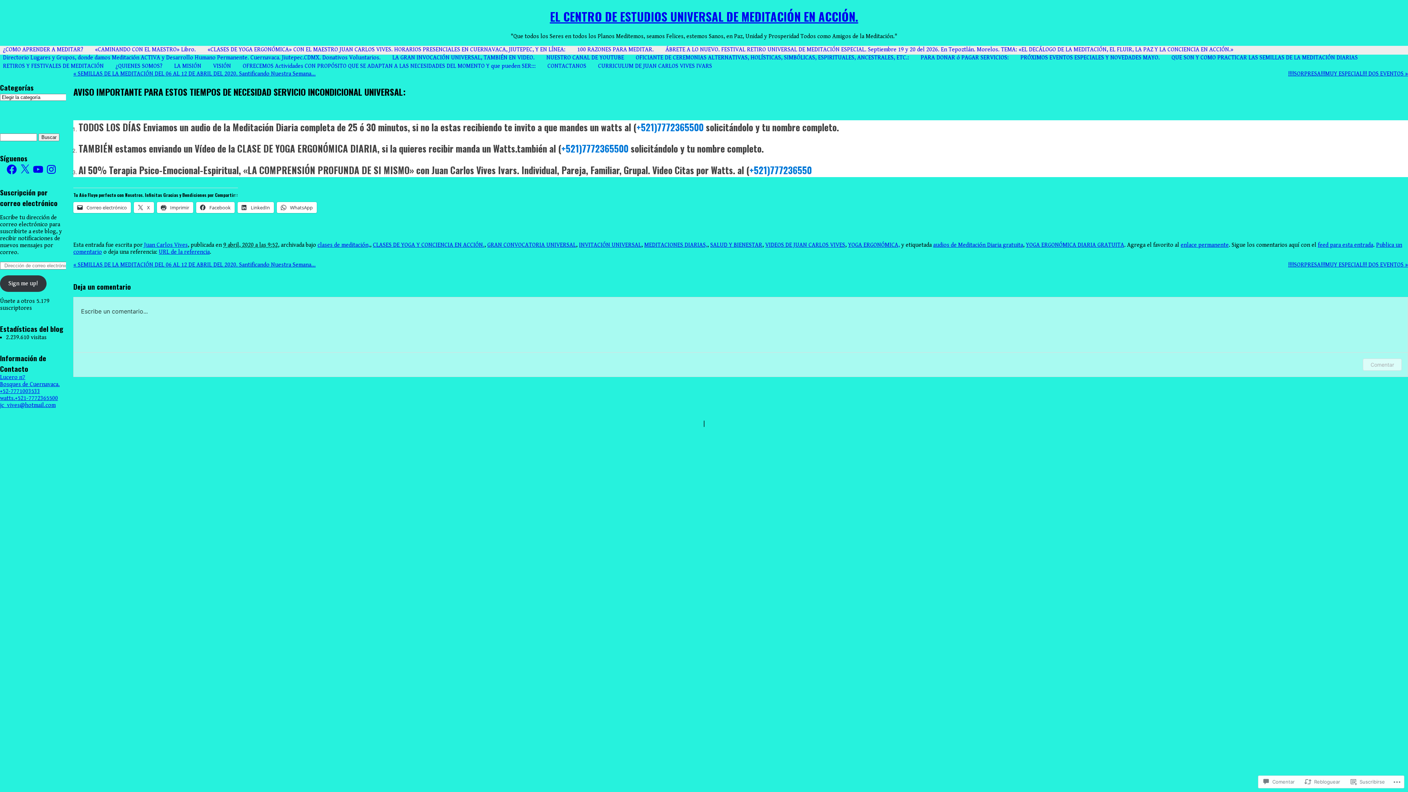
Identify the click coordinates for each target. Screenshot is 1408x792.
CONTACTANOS (566, 66)
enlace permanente (1205, 245)
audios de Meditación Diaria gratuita (978, 245)
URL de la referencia (184, 252)
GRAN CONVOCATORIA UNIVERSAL (531, 245)
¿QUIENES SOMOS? (138, 66)
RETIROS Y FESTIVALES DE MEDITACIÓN (53, 66)
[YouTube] (38, 169)
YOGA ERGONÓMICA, (874, 245)
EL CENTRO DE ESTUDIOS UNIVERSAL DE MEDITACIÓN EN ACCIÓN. (704, 16)
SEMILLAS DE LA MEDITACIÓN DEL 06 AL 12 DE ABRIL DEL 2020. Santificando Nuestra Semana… (194, 73)
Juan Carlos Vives (166, 245)
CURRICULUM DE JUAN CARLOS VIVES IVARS (655, 66)
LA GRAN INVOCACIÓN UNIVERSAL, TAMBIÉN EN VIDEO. (463, 57)
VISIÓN (222, 66)
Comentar (1382, 365)
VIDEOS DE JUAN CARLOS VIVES (805, 245)
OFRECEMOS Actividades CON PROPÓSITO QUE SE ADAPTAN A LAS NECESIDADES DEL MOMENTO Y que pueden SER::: (389, 66)
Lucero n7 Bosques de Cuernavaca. (30, 381)
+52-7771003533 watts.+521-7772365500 (29, 395)
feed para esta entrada (1345, 245)
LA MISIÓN (187, 66)
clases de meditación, (344, 245)
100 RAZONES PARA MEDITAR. (615, 49)
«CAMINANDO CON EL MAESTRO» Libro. (145, 49)
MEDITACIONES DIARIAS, (675, 245)
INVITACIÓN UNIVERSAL (610, 245)
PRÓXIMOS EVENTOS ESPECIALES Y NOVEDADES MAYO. (1090, 57)
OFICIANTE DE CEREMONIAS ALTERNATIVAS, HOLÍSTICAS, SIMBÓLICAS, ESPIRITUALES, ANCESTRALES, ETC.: (772, 57)
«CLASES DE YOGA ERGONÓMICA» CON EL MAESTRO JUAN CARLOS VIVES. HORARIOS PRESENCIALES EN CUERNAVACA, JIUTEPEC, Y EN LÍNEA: (386, 49)
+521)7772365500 (670, 127)
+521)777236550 (780, 170)
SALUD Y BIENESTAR (736, 245)
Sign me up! (23, 283)
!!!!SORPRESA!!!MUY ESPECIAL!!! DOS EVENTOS (1348, 73)
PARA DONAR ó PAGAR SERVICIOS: (965, 57)
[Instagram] (51, 169)
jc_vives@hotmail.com (28, 405)
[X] (25, 169)
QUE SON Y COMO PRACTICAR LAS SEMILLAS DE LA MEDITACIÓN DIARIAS (1265, 57)
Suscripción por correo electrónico (29, 197)
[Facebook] (12, 169)
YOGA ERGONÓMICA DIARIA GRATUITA (1075, 245)
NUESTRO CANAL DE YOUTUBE (585, 57)
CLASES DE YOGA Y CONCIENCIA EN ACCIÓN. (428, 245)
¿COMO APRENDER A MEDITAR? (43, 49)
